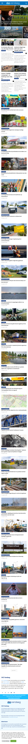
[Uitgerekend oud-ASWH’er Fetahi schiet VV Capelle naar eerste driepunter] (14, 15)
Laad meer (14, 670)
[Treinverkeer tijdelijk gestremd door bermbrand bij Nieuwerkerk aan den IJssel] (14, 504)
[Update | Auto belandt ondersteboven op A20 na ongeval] (20, 68)
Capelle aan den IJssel (18, 52)
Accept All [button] (13, 741)
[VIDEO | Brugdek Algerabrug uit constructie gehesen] (14, 484)
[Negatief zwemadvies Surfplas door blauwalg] (14, 547)
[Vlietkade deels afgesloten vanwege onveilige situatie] (14, 120)
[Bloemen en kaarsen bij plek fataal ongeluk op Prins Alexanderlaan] (14, 314)
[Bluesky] (14, 693)
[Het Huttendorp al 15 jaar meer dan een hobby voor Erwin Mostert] (14, 271)
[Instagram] (5, 693)
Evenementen (4, 150)
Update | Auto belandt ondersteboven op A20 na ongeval (20, 75)
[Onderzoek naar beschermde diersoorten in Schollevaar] (14, 588)
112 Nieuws (3, 50)
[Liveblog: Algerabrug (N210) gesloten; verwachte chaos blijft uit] (14, 610)
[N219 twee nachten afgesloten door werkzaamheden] (14, 401)
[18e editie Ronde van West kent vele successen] (14, 100)
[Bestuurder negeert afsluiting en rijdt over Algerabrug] (14, 567)
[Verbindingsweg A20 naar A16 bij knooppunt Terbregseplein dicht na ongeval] (14, 379)
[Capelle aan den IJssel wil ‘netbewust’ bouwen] (14, 421)
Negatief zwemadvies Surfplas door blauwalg (12, 556)
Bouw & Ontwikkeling (5, 128)
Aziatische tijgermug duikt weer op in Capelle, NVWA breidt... (20, 49)
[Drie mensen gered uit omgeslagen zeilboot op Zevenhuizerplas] (14, 293)
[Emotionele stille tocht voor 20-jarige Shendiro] (7, 42)
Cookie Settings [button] (5, 741)
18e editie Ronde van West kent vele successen (12, 110)
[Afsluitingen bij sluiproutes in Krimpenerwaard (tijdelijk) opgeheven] (14, 525)
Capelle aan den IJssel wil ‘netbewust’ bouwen (12, 430)
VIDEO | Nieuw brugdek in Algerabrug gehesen (12, 260)
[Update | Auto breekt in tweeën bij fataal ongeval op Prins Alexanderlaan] (14, 336)
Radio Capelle (6, 682)
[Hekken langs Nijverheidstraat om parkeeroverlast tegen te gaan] (14, 462)
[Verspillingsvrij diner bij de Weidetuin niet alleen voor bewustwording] (14, 142)
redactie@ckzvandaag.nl (13, 717)
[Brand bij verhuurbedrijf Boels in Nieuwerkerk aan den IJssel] (14, 164)
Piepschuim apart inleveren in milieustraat (11, 216)
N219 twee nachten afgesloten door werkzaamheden (14, 410)
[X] (8, 693)
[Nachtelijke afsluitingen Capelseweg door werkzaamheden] (14, 230)
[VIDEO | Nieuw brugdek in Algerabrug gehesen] (14, 251)
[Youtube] (11, 693)
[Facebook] (2, 693)
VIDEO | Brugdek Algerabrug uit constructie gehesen (13, 493)
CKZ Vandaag (4, 680)
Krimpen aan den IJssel (5, 533)
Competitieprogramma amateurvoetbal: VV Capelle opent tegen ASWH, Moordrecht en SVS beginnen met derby (14, 643)
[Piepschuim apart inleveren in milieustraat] (14, 207)
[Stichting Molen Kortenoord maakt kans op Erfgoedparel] (14, 185)
